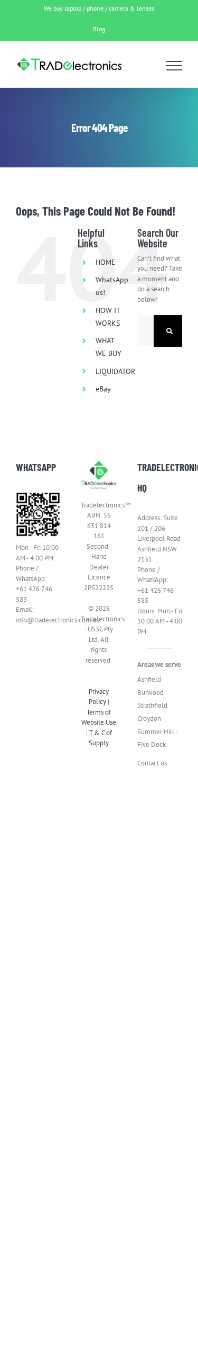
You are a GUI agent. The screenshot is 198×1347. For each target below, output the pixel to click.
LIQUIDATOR (115, 371)
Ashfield (149, 679)
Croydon (149, 718)
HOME (106, 262)
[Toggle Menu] (174, 65)
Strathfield (152, 705)
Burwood (150, 692)
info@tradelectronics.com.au (38, 620)
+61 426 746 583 (34, 594)
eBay (103, 389)
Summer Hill (155, 731)
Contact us (152, 763)
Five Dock (151, 744)
